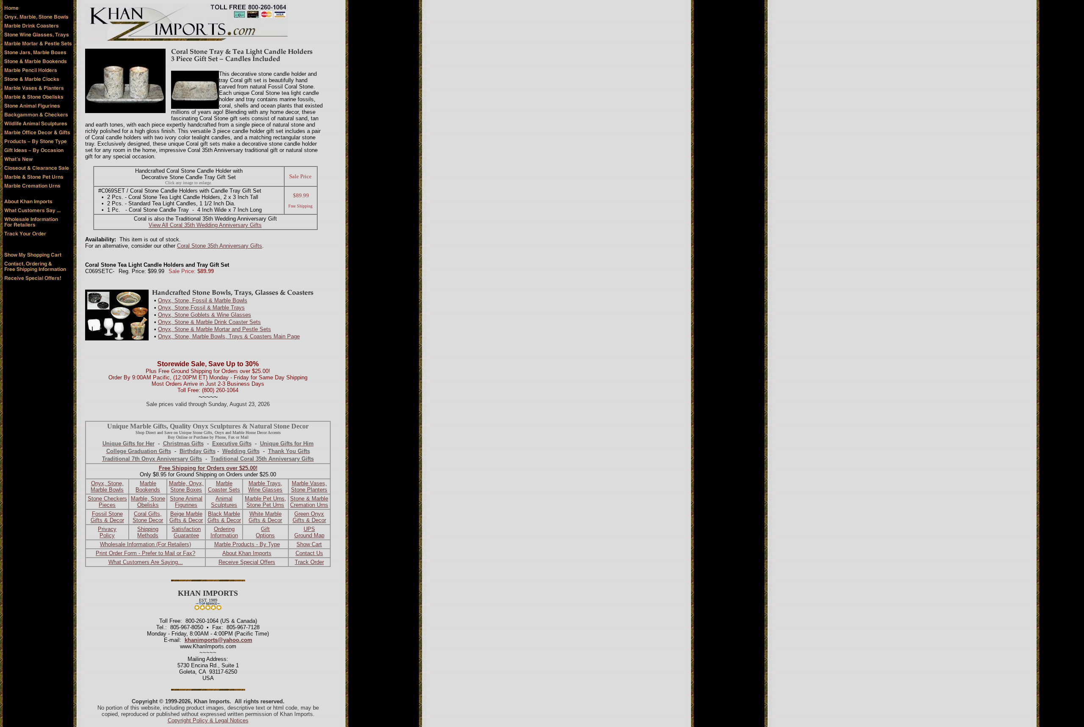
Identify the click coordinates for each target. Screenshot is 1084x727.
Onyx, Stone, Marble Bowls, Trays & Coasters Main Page (229, 336)
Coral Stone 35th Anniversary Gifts (219, 246)
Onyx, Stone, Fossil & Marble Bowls (202, 300)
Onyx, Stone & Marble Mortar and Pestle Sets (214, 329)
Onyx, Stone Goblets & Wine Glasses (204, 315)
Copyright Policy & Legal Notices (208, 720)
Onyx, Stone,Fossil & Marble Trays (201, 307)
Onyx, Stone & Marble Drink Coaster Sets (209, 322)
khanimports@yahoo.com (218, 640)
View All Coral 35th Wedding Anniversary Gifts (205, 225)
